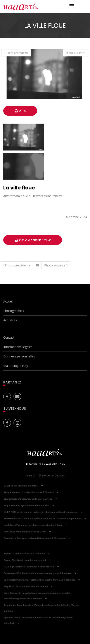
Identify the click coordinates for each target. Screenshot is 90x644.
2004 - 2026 (46, 464)
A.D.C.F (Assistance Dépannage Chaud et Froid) (29, 566)
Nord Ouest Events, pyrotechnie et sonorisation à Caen (33, 525)
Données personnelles (19, 356)
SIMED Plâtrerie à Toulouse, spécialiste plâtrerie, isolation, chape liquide (43, 518)
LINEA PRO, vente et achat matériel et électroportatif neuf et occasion (41, 512)
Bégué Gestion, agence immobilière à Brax (27, 505)
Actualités (10, 320)
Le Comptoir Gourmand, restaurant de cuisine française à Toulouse (39, 580)
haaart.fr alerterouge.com (45, 475)
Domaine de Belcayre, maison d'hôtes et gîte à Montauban (35, 538)
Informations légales (17, 347)
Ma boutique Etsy (15, 366)
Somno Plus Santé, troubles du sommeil (25, 560)
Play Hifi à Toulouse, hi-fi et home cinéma (26, 586)
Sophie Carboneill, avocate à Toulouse (24, 553)
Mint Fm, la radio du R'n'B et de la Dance (25, 531)
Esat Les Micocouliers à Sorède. (21, 486)
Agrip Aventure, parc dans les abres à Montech (29, 492)
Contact (8, 337)
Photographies (13, 311)
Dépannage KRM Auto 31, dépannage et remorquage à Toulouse (38, 573)
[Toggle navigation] (71, 6)
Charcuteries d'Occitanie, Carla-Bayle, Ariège (28, 499)
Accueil (8, 301)
